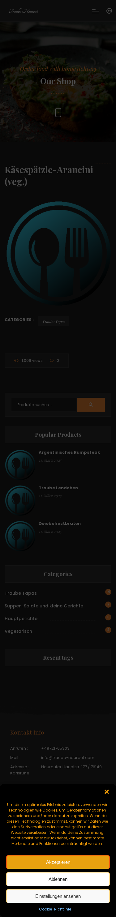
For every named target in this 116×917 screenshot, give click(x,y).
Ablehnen (58, 879)
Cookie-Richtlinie (55, 909)
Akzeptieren (58, 862)
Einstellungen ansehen (58, 896)
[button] (107, 792)
